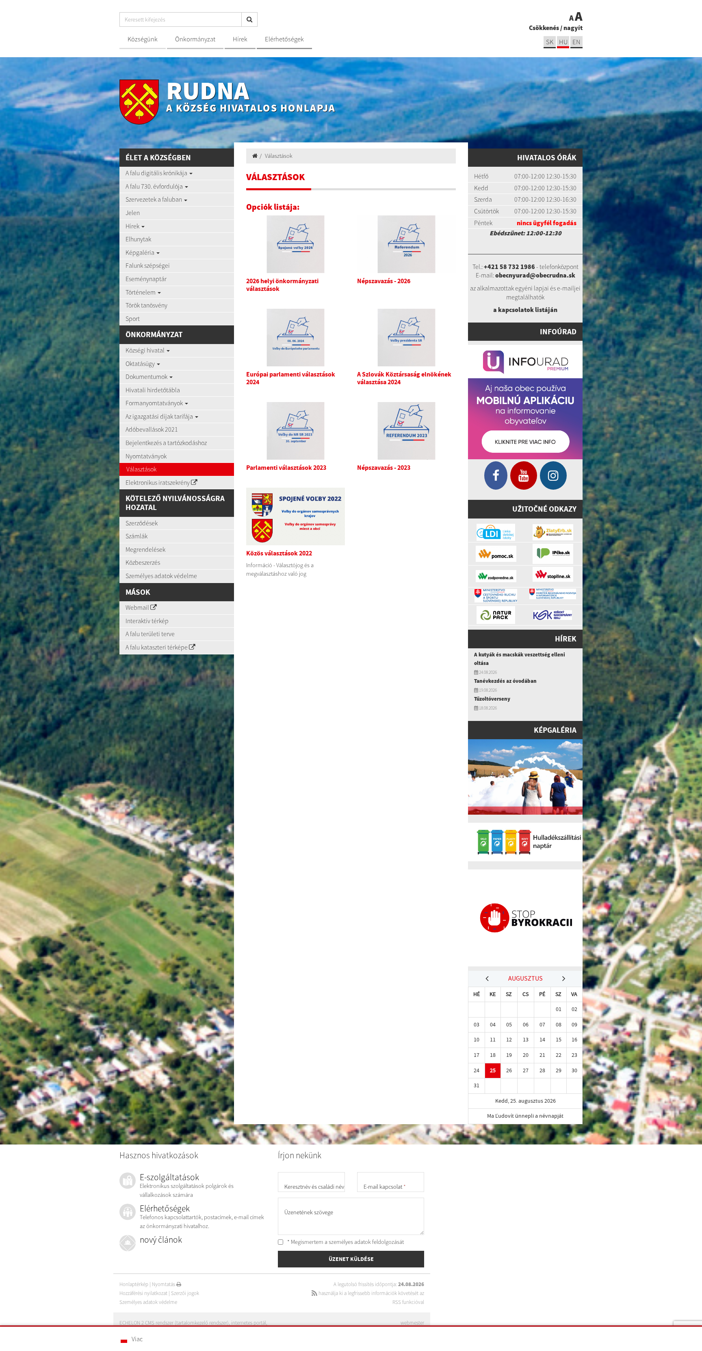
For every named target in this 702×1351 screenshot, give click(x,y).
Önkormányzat (195, 39)
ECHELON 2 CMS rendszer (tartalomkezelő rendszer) (174, 1322)
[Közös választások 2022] (295, 516)
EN (576, 42)
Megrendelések (145, 549)
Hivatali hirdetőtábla (153, 390)
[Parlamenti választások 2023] (295, 431)
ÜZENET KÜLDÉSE (351, 1259)
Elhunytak (138, 239)
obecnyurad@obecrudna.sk (535, 275)
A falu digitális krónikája (157, 173)
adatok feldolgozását (379, 1242)
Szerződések (142, 523)
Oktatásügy (141, 363)
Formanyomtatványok (155, 403)
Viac (137, 1339)
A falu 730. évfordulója (155, 186)
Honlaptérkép (133, 1284)
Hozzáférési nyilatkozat (143, 1293)
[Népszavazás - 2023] (406, 431)
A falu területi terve (150, 634)
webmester (412, 1322)
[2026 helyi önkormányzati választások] (295, 244)
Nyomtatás (164, 1284)
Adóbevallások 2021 (152, 429)
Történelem (141, 292)
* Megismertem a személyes (345, 1242)
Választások (141, 469)
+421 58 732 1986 (509, 266)
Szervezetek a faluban (154, 199)
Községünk (143, 39)
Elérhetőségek (284, 39)
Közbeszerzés (143, 562)
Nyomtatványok (146, 456)
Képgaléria (141, 252)
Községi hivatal (146, 350)
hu (563, 42)
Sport (133, 318)
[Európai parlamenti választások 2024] (295, 337)
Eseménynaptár (146, 279)
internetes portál (248, 1322)
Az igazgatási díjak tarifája (160, 416)
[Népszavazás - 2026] (406, 244)
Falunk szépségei (148, 265)
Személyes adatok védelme (161, 576)
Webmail (138, 607)
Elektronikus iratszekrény (158, 482)
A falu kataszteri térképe (157, 647)
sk (549, 42)
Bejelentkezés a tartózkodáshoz (166, 443)
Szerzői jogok (185, 1293)
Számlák (136, 536)
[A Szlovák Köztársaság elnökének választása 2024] (406, 337)
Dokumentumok (147, 376)
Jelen (133, 213)
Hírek (240, 39)
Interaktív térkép (147, 621)
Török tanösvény (146, 305)
